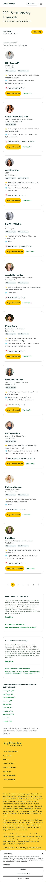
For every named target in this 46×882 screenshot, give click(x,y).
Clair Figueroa (12, 170)
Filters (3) (37, 32)
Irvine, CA (6, 718)
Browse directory (9, 767)
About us (6, 759)
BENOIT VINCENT (13, 224)
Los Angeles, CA (8, 691)
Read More (9, 617)
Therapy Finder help (10, 751)
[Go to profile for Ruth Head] (23, 530)
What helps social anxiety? (15, 624)
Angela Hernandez (14, 275)
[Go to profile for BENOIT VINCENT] (23, 216)
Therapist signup (9, 779)
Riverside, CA (7, 708)
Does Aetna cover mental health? (17, 668)
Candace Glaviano (14, 379)
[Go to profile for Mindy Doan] (23, 318)
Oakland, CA (7, 704)
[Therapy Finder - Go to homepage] (22, 744)
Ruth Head (10, 538)
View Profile (27, 93)
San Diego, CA (8, 694)
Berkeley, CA (7, 721)
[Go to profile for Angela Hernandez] (23, 267)
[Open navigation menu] (41, 4)
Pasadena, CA (8, 711)
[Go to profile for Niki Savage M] (23, 55)
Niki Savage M (12, 63)
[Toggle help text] (26, 45)
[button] (23, 73)
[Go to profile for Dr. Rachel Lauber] (23, 479)
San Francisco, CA (9, 697)
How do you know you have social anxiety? (20, 627)
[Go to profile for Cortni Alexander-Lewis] (23, 109)
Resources (7, 771)
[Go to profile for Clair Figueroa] (23, 162)
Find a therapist (8, 763)
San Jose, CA (7, 701)
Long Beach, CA (8, 714)
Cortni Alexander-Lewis (16, 116)
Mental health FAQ (9, 775)
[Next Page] (38, 584)
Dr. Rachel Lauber (13, 487)
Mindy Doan (11, 326)
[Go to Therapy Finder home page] (9, 3)
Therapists (6, 728)
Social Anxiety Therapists (20, 728)
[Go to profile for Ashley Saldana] (23, 425)
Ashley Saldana (12, 433)
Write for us (7, 755)
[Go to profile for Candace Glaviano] (23, 372)
